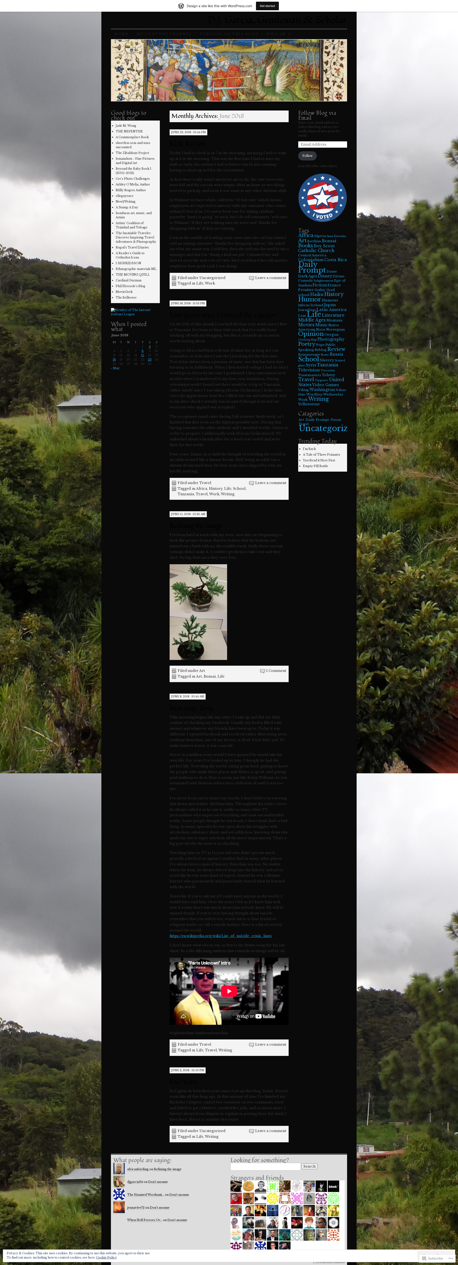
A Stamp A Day (127, 207)
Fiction (319, 285)
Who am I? (279, 34)
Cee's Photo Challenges (133, 178)
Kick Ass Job (188, 144)
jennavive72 (136, 1207)
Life (199, 283)
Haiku (316, 294)
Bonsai (210, 676)
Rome (325, 354)
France (334, 285)
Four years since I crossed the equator (223, 315)
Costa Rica (335, 259)
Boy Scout (324, 245)
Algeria (320, 236)
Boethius (314, 241)
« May (115, 368)
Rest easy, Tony (191, 708)
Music (321, 324)
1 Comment (276, 671)
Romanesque (309, 355)
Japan (330, 304)
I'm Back (309, 449)
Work (210, 283)
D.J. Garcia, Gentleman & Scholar (277, 20)
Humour (330, 300)
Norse (321, 329)
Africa (201, 488)
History (215, 488)
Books (305, 245)
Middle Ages (312, 320)
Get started (267, 6)
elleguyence (125, 196)
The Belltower (126, 297)
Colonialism (311, 259)
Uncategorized (212, 278)
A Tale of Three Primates (321, 454)
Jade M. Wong (126, 125)
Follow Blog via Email (317, 115)
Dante (332, 271)
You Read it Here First (319, 460)
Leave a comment (270, 278)
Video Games (325, 385)
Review (336, 349)
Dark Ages (307, 276)
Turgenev (321, 380)
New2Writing (125, 201)
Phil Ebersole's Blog (130, 286)
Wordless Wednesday (325, 394)
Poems (336, 420)
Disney (325, 276)
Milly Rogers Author (131, 190)
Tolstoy (328, 375)
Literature (333, 315)
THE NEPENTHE (129, 131)
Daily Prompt (312, 267)
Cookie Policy (106, 1257)
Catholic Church (316, 250)
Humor (309, 299)
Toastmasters (309, 375)
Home (122, 34)
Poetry (306, 344)
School (239, 488)
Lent (302, 316)
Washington (322, 389)
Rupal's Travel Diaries (132, 247)
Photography (330, 339)
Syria (311, 365)
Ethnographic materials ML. (136, 269)
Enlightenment (323, 280)
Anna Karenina (336, 236)
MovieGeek (124, 292)
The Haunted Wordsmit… (145, 1194)
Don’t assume (158, 1182)
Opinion (311, 333)
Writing (227, 494)
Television (309, 370)
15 (142, 355)
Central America (312, 255)
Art (202, 671)
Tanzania (186, 494)
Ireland (317, 305)
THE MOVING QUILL (133, 274)
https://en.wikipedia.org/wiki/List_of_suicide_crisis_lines (221, 936)
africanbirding (138, 1169)
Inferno (304, 305)
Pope (320, 345)
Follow (307, 156)
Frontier (306, 290)
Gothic (320, 290)
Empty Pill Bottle (315, 466)
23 (149, 359)
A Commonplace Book (132, 137)
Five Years (184, 1082)
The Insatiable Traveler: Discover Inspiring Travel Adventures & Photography (136, 237)
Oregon (331, 334)
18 (114, 359)
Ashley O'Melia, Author (133, 184)
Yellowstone (309, 404)
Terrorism (328, 370)
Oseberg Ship (307, 339)
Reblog (321, 350)
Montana (334, 320)
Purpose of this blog (229, 34)
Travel (205, 483)
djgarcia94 (135, 1182)
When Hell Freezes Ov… (144, 1220)
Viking (303, 390)
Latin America (331, 309)
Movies (306, 324)
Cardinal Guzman (128, 280)
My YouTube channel (165, 34)
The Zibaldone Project (132, 153)
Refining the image (196, 526)
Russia (336, 354)
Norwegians (335, 329)
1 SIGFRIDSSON (128, 263)
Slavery (327, 360)
